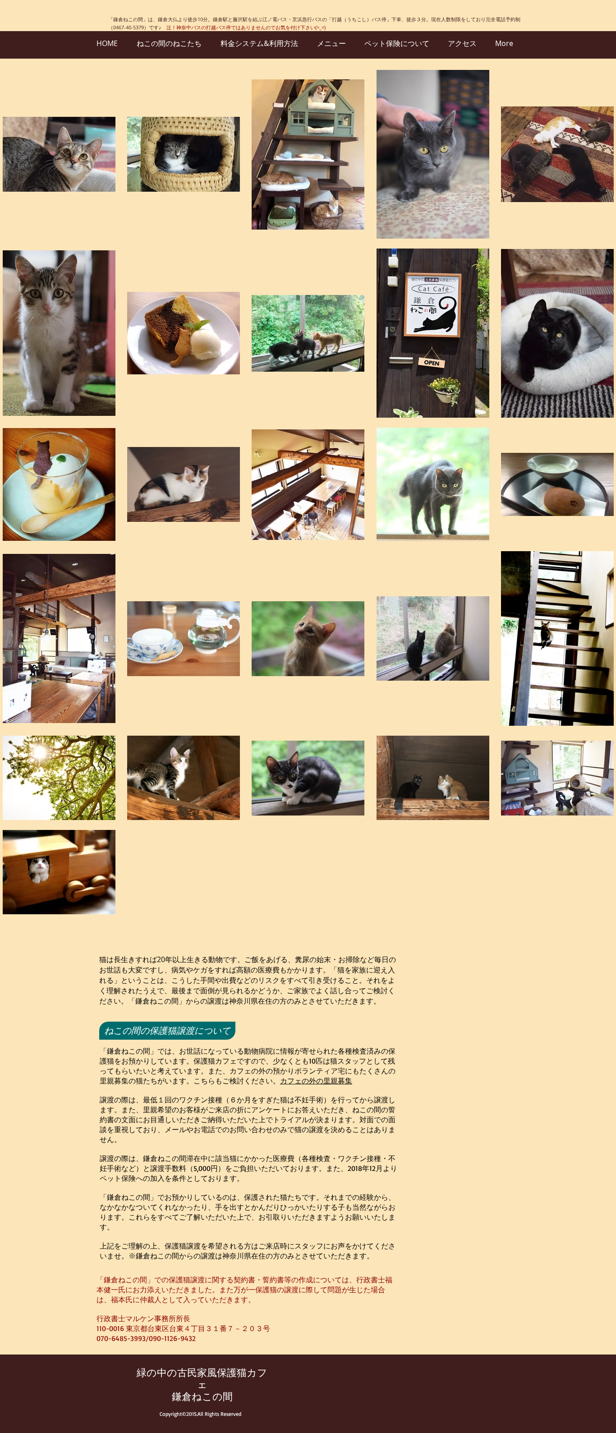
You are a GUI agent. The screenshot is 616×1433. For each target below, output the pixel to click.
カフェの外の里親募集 (316, 1080)
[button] (167, 1031)
